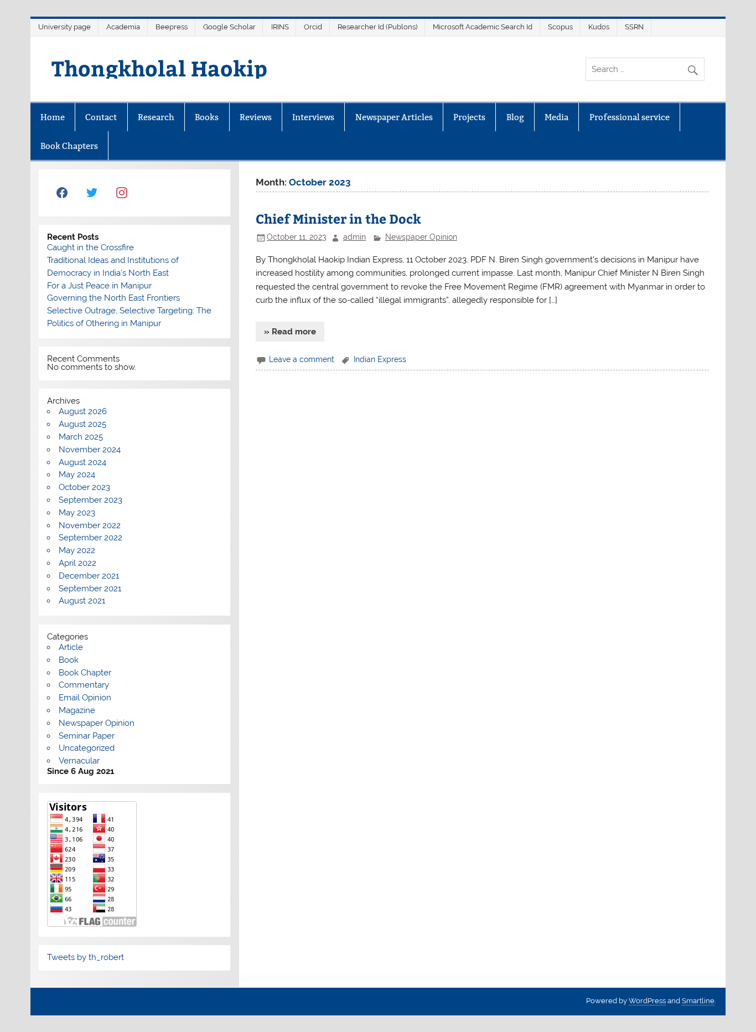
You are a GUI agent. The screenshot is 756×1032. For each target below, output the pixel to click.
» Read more (290, 332)
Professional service (629, 117)
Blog (515, 117)
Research (156, 117)
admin (354, 237)
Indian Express (380, 359)
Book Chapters (69, 146)
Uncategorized (87, 748)
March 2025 (81, 437)
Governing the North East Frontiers (113, 298)
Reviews (256, 117)
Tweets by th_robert (85, 957)
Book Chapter (85, 673)
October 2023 (84, 487)
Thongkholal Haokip (159, 68)
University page (64, 27)
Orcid (313, 27)
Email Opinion (85, 698)
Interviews (313, 117)
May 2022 (77, 550)
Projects (469, 117)
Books (207, 117)
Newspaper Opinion (421, 237)
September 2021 (90, 589)
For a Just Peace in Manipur (99, 286)
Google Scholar (229, 27)
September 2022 (90, 538)
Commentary (84, 685)
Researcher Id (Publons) (377, 27)
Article (71, 647)
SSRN (634, 27)
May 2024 (77, 474)
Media (556, 117)
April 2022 (77, 563)
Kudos (598, 27)
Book (69, 660)
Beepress (172, 27)
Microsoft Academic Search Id (482, 27)
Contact (101, 117)
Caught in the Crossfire (90, 247)
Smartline (698, 1001)
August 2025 (82, 424)
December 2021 (89, 576)
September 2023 (90, 500)
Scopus (560, 27)
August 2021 (82, 601)
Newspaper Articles (394, 117)
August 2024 (82, 462)
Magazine (77, 710)
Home (52, 117)
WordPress (647, 1001)
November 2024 (90, 450)
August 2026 (83, 411)
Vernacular (79, 761)
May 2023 (77, 513)
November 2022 (90, 525)
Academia (123, 27)
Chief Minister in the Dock (338, 218)
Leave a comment (301, 359)
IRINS (280, 27)
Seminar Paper (87, 736)
